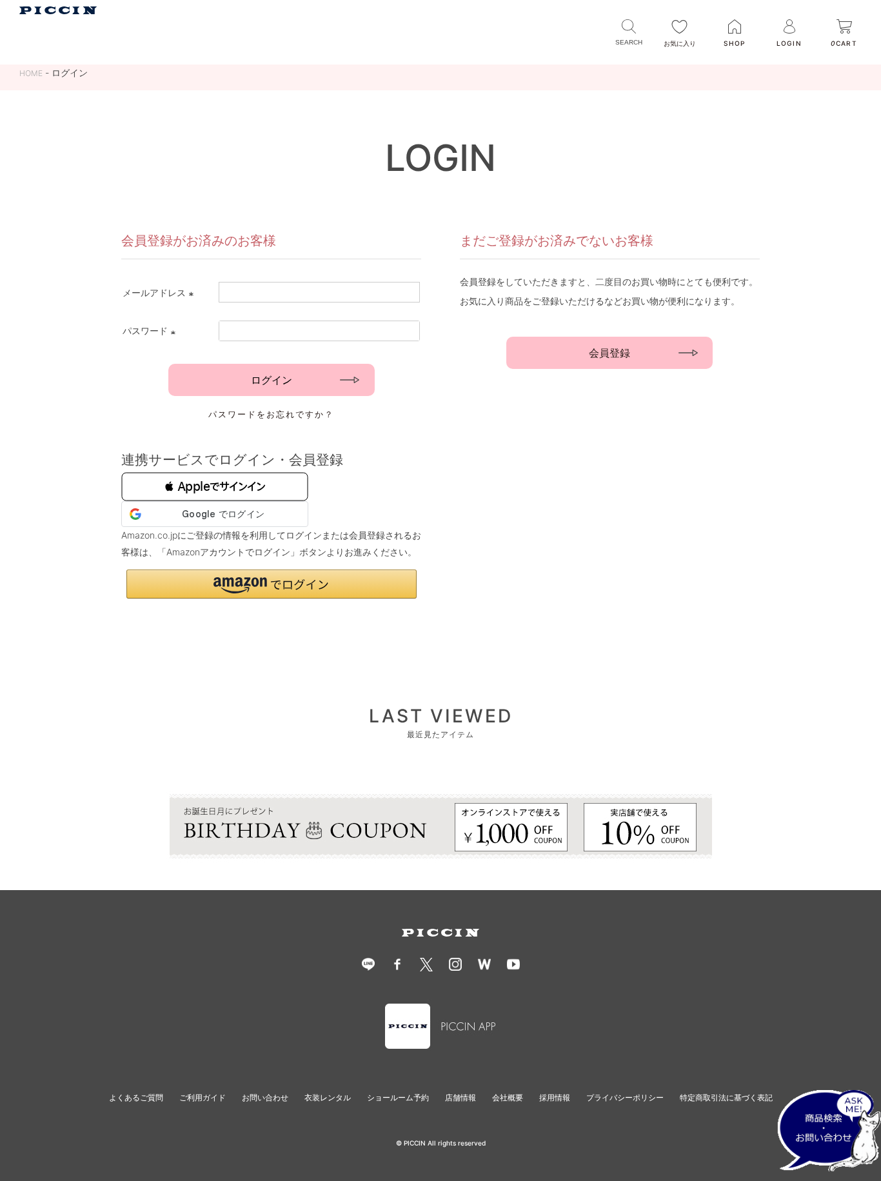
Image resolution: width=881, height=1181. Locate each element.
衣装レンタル (327, 1097)
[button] (214, 486)
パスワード (151, 330)
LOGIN (789, 43)
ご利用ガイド (202, 1097)
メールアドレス (160, 292)
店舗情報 (460, 1097)
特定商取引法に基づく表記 (726, 1097)
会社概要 (507, 1097)
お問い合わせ (265, 1097)
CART (843, 43)
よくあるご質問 (136, 1097)
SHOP (734, 43)
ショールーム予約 (398, 1097)
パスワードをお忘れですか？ (271, 414)
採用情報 (554, 1097)
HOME (31, 73)
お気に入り (680, 43)
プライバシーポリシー (625, 1097)
